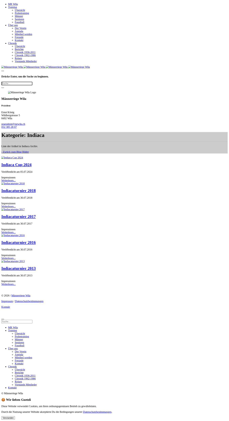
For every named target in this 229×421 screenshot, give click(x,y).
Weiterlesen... (8, 180)
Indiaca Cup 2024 (16, 165)
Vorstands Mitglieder (26, 61)
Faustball (19, 22)
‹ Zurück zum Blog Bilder (15, 151)
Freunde (19, 37)
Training (12, 7)
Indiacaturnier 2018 (18, 190)
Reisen (18, 58)
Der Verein (20, 28)
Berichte (19, 49)
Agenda (19, 31)
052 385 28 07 (9, 127)
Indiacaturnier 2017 (18, 216)
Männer (19, 16)
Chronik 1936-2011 (25, 52)
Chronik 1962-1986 (25, 55)
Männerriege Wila (20, 295)
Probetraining (22, 13)
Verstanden (8, 418)
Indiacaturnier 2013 (18, 268)
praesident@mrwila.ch (13, 124)
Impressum (7, 301)
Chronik (12, 43)
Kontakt (19, 40)
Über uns (13, 25)
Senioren (19, 19)
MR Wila (13, 4)
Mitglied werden (23, 34)
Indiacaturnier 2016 (18, 242)
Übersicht (20, 10)
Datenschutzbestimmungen (29, 301)
